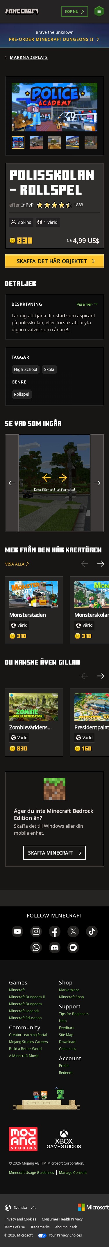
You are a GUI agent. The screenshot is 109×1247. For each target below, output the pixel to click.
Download (67, 1041)
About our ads (66, 1227)
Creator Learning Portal (28, 1034)
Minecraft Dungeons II (27, 996)
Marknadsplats (29, 57)
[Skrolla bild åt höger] (97, 483)
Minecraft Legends (24, 1010)
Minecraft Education (25, 1017)
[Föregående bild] (84, 563)
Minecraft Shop (71, 996)
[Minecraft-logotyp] (24, 12)
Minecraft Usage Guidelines (31, 1172)
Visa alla (14, 564)
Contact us (67, 1048)
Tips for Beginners (74, 1013)
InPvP (27, 205)
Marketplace (69, 989)
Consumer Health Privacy (62, 1219)
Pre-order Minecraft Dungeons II (51, 39)
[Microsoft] (93, 1207)
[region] (54, 483)
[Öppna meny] (99, 11)
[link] (17, 931)
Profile (64, 1065)
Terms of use (14, 1227)
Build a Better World (25, 1048)
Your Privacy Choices (65, 1235)
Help (63, 1020)
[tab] (18, 142)
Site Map (66, 1034)
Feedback (66, 1027)
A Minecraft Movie (24, 1055)
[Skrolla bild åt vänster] (12, 483)
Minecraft (17, 989)
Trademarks (40, 1227)
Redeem (65, 1072)
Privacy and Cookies (20, 1219)
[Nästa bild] (100, 563)
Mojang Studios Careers (28, 1041)
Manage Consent (73, 1172)
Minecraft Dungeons (25, 1003)
